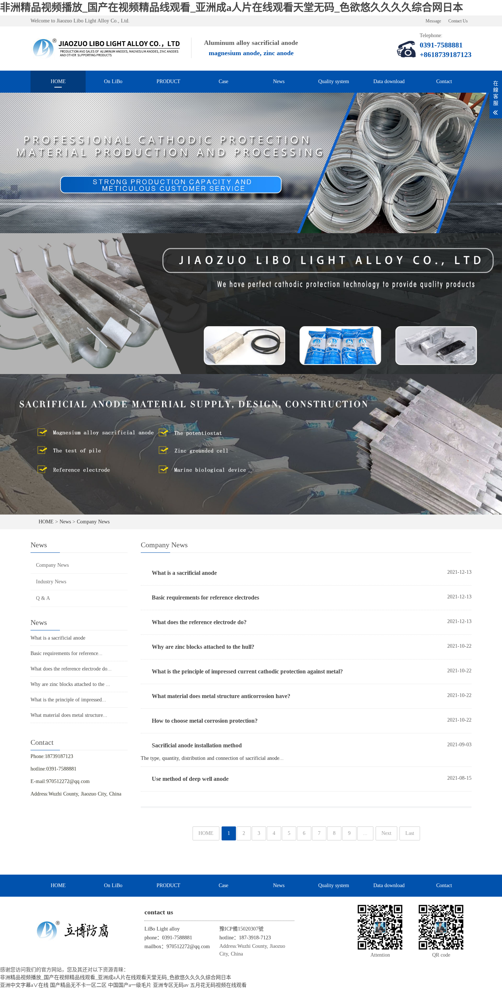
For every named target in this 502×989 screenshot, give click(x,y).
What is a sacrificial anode (58, 638)
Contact (444, 81)
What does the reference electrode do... (71, 669)
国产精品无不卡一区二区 (78, 985)
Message (433, 21)
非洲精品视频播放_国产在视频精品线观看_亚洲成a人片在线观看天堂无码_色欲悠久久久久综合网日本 (231, 7)
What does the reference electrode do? (199, 622)
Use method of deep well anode (190, 779)
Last (409, 833)
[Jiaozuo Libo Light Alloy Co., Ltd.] (107, 48)
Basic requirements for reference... (67, 653)
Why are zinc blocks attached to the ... (70, 684)
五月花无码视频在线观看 (218, 985)
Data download (389, 81)
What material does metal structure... (69, 715)
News (278, 81)
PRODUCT (168, 81)
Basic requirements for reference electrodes (205, 597)
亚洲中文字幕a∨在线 (24, 985)
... (365, 833)
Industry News (51, 581)
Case (223, 81)
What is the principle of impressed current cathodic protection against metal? (247, 671)
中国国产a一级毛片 (129, 985)
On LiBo (113, 81)
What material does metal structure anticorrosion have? (221, 696)
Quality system (333, 81)
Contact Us (458, 21)
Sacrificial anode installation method (197, 745)
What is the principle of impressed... (68, 699)
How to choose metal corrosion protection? (205, 721)
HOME (58, 81)
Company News (93, 521)
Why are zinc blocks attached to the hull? (203, 647)
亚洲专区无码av (171, 985)
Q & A (43, 598)
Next (386, 833)
